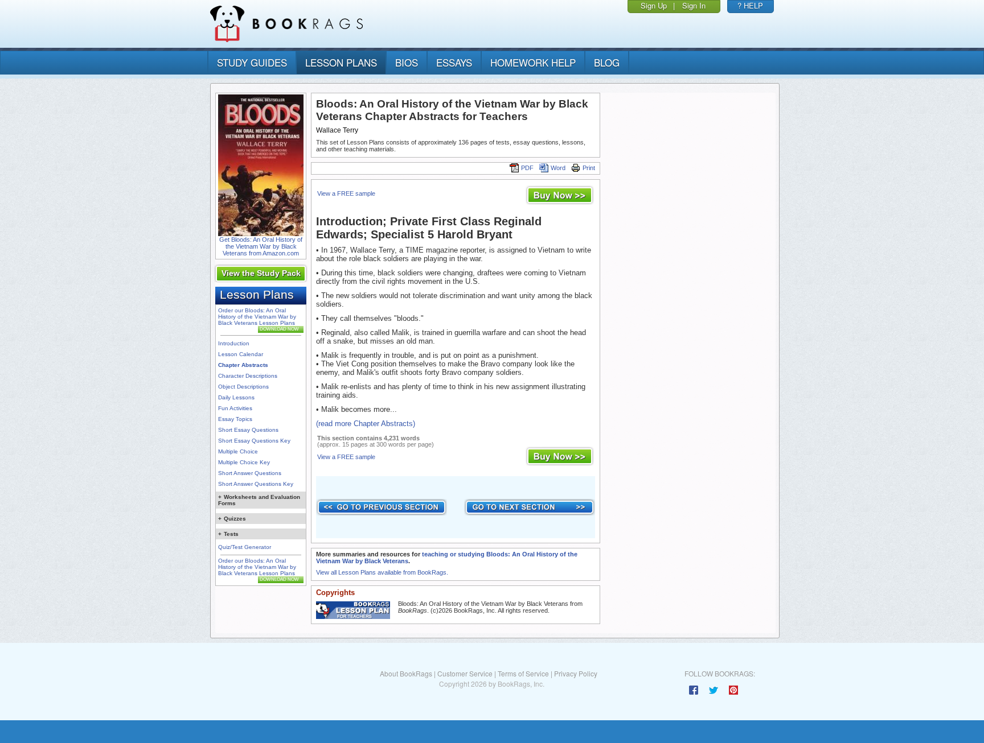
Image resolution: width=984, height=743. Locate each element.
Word (558, 167)
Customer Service (465, 673)
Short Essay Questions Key (254, 440)
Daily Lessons (236, 397)
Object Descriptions (243, 386)
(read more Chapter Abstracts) (365, 423)
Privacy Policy (575, 673)
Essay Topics (235, 419)
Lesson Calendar (240, 354)
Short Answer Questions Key (255, 484)
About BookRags (406, 673)
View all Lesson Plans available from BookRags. (382, 572)
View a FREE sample (346, 193)
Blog (607, 62)
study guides (252, 62)
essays (454, 62)
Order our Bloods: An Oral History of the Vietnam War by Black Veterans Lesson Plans (257, 316)
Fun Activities (235, 408)
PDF (527, 167)
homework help (533, 62)
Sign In (694, 5)
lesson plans (341, 62)
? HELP (750, 5)
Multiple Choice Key (244, 462)
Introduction (233, 343)
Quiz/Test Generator (244, 547)
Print (589, 167)
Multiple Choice (238, 451)
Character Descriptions (247, 376)
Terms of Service (523, 673)
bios (406, 62)
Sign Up (654, 5)
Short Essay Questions (248, 430)
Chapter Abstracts (243, 365)
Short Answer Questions (249, 473)
